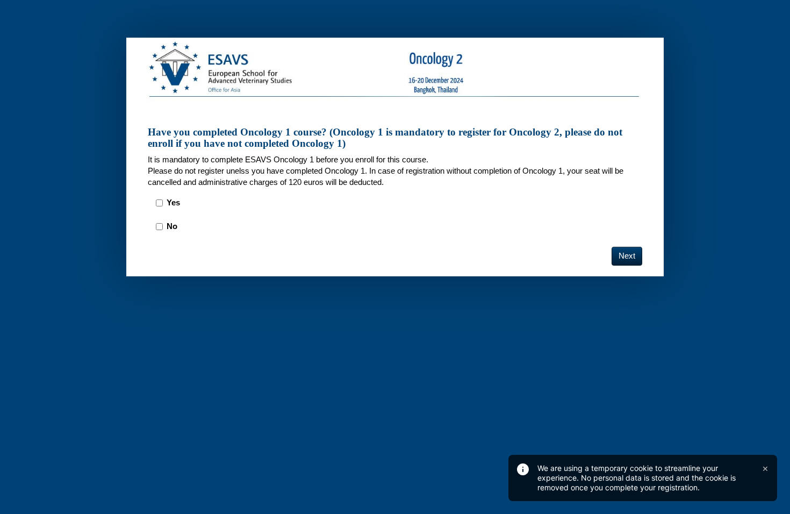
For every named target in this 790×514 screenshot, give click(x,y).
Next (627, 256)
